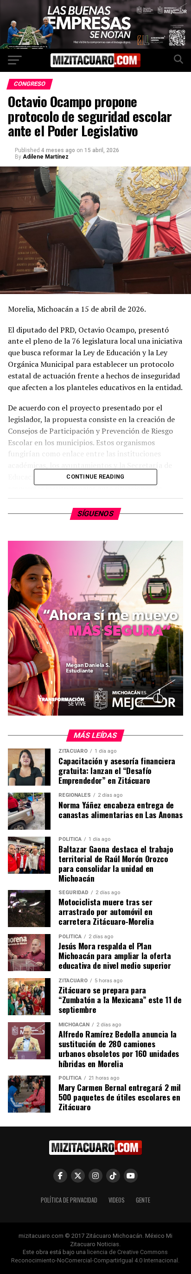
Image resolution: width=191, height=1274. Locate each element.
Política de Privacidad (69, 1200)
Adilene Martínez (46, 157)
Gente (143, 1200)
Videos (116, 1200)
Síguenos (95, 513)
